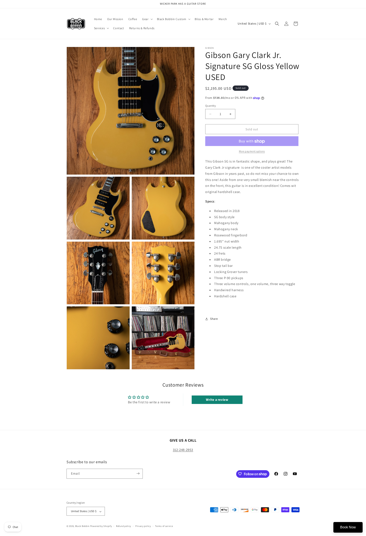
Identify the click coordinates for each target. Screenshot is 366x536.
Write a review (217, 399)
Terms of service (164, 526)
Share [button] (214, 319)
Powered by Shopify (101, 526)
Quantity (210, 105)
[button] (147, 19)
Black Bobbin (82, 526)
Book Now (348, 527)
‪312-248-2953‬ (183, 450)
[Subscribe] (138, 473)
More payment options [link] (252, 151)
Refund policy (123, 526)
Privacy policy (143, 526)
